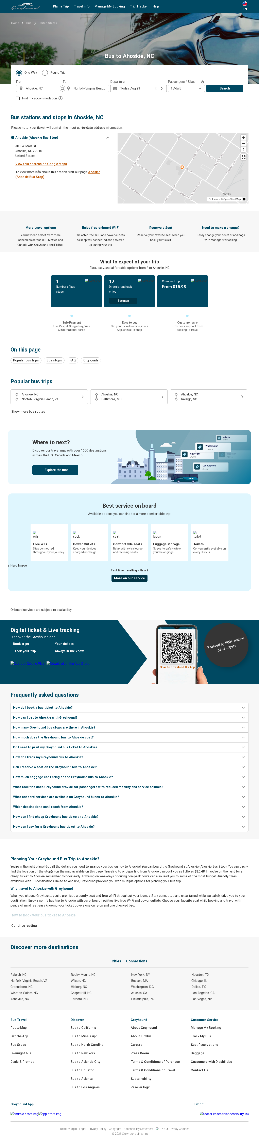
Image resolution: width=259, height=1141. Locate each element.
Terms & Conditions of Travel (153, 1070)
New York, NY (140, 975)
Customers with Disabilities (211, 1062)
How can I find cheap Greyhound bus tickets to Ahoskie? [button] (56, 817)
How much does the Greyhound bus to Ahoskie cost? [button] (53, 737)
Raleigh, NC (19, 975)
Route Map (19, 1028)
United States (48, 23)
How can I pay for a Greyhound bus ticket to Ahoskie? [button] (54, 827)
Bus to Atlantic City (85, 1062)
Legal (82, 1128)
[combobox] (43, 88)
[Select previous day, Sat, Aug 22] (155, 88)
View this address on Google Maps (41, 164)
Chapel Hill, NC (81, 993)
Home (15, 23)
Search (225, 88)
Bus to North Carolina (87, 1045)
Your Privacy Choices (175, 1128)
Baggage (197, 1053)
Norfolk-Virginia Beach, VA (29, 981)
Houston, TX (200, 975)
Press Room (140, 1053)
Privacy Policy (97, 1128)
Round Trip (58, 73)
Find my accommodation (39, 98)
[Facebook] (194, 1114)
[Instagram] (195, 1114)
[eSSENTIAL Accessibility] (225, 1114)
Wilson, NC (78, 981)
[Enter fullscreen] (243, 157)
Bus (28, 23)
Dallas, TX (198, 987)
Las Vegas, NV (201, 999)
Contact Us (199, 1070)
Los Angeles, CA (202, 993)
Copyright (115, 1128)
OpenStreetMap (232, 199)
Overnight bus (21, 1053)
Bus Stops (18, 1045)
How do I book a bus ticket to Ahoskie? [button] (43, 708)
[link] (129, 457)
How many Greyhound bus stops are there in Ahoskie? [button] (54, 727)
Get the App (19, 1036)
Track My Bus (201, 1036)
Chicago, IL (199, 981)
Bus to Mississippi (84, 1036)
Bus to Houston (82, 1070)
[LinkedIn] (197, 1114)
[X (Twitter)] (199, 1114)
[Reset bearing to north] (243, 149)
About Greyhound (144, 1028)
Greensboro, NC (22, 987)
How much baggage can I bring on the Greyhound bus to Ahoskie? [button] (63, 777)
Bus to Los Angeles (85, 1087)
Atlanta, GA (139, 993)
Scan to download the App (177, 667)
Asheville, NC (20, 999)
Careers (136, 1045)
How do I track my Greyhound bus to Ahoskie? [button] (48, 757)
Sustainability (141, 1079)
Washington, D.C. (142, 987)
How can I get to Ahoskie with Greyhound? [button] (45, 717)
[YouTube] (196, 1114)
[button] (62, 138)
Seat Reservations (204, 1045)
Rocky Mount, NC (83, 975)
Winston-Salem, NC (24, 993)
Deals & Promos (22, 1062)
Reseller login (141, 1087)
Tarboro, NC (79, 999)
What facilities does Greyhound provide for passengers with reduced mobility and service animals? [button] (88, 787)
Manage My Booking (206, 1028)
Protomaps (214, 199)
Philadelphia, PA (142, 999)
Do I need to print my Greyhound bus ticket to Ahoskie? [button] (55, 747)
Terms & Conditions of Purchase (155, 1062)
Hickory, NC (79, 987)
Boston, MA (139, 981)
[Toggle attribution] (244, 199)
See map (123, 300)
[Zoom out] (243, 143)
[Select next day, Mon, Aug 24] (161, 88)
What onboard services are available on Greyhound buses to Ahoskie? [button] (66, 797)
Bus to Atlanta (82, 1079)
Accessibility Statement (138, 1128)
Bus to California (83, 1028)
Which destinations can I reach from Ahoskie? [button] (48, 807)
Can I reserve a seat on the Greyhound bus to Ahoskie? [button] (55, 767)
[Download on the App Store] (49, 1114)
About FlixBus (141, 1036)
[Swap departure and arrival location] (62, 88)
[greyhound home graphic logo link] (25, 6)
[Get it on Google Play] (24, 1114)
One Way (30, 73)
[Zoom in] (243, 138)
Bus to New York (83, 1053)
